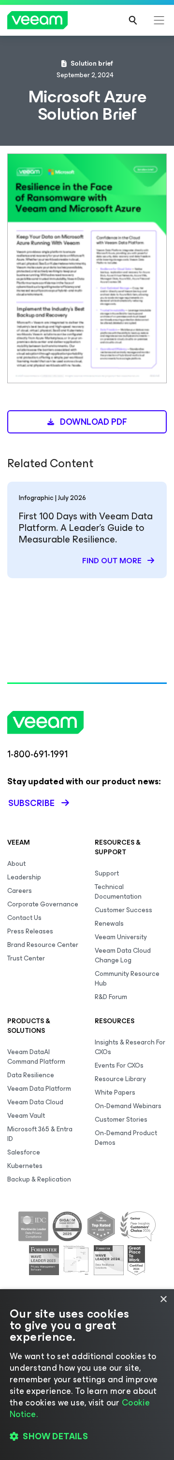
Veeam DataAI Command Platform (36, 1056)
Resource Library (120, 1079)
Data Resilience (30, 1075)
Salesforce (23, 1152)
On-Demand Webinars (128, 1106)
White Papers (115, 1092)
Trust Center (26, 958)
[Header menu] (159, 20)
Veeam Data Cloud (35, 1102)
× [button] (163, 1299)
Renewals (109, 923)
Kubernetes (25, 1165)
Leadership (24, 877)
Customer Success (123, 910)
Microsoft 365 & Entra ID (39, 1134)
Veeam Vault (26, 1115)
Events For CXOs (119, 1065)
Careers (19, 890)
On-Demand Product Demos (126, 1137)
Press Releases (30, 931)
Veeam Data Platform (39, 1088)
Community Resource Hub (127, 978)
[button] (87, 1436)
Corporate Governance (42, 904)
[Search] (133, 20)
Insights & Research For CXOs (130, 1047)
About (16, 863)
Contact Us (24, 917)
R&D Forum (111, 996)
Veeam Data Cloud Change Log (123, 955)
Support (107, 873)
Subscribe (31, 803)
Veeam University (121, 937)
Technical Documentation (118, 891)
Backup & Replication (39, 1179)
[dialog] (87, 1374)
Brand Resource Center (42, 944)
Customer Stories (121, 1119)
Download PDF (92, 422)
